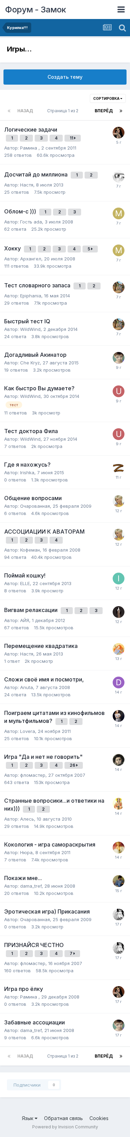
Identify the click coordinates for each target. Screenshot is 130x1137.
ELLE (25, 583)
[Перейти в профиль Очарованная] (118, 914)
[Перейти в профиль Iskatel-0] (118, 578)
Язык (28, 1118)
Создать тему (65, 77)
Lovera (27, 731)
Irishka (27, 472)
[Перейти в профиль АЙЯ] (118, 649)
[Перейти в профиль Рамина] (118, 132)
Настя (26, 185)
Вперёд (104, 110)
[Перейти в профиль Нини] (118, 501)
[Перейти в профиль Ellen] (118, 287)
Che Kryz (30, 362)
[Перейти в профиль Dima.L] (118, 682)
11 (72, 138)
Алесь (27, 819)
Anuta (26, 687)
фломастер (32, 775)
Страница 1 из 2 (63, 110)
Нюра (26, 852)
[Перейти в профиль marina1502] (118, 213)
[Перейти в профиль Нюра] (118, 847)
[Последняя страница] (121, 111)
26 (73, 765)
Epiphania (30, 295)
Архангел (30, 258)
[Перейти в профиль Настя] (118, 612)
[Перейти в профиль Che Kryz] (118, 358)
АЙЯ (24, 620)
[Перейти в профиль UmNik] (118, 391)
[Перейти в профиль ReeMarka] (118, 881)
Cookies (99, 1118)
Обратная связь (63, 1118)
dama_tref (31, 886)
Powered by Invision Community (65, 1126)
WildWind (30, 329)
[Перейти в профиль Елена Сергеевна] (118, 716)
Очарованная (35, 506)
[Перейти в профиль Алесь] (118, 804)
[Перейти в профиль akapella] (118, 176)
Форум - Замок (35, 9)
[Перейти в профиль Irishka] (118, 468)
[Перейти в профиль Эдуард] (118, 760)
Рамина (29, 148)
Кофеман (30, 550)
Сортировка (106, 98)
